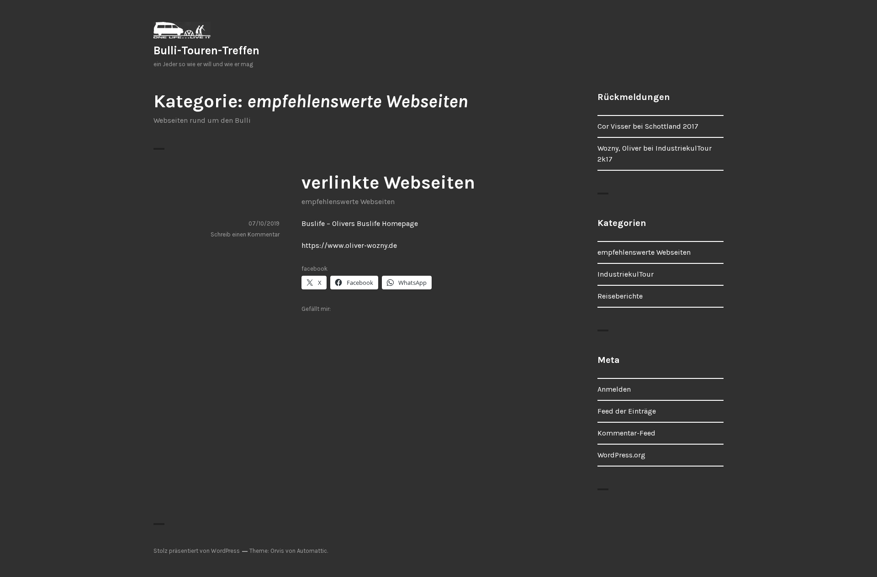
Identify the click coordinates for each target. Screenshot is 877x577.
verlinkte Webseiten (388, 182)
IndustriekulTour (625, 274)
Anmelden (614, 389)
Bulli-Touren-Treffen (206, 50)
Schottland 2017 (671, 126)
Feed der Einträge (626, 411)
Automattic (312, 550)
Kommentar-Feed (626, 433)
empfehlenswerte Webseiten (348, 201)
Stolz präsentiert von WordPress (196, 550)
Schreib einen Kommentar (245, 234)
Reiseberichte (620, 296)
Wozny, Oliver (619, 148)
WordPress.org (621, 455)
